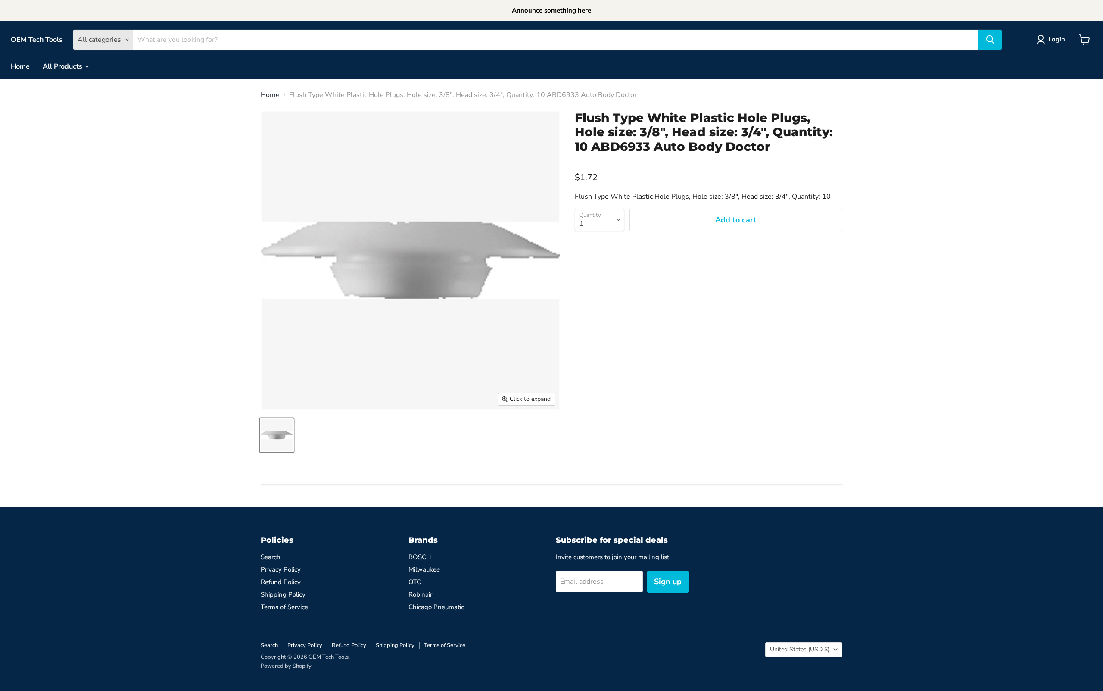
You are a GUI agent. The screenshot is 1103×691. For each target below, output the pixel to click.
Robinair (420, 594)
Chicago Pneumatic (436, 607)
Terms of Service (284, 607)
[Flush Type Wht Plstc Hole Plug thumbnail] (277, 435)
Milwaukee (424, 569)
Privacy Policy (281, 569)
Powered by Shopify (286, 666)
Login (1056, 39)
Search (270, 557)
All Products (63, 66)
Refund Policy (281, 582)
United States (799, 649)
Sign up (668, 581)
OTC (414, 582)
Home (20, 66)
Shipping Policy (283, 594)
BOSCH (419, 557)
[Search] (990, 40)
